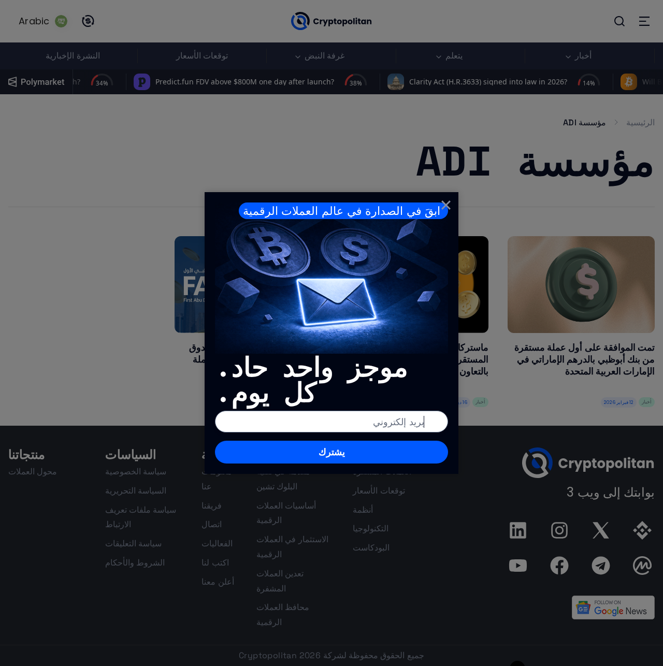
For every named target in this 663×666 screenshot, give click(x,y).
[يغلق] (446, 204)
